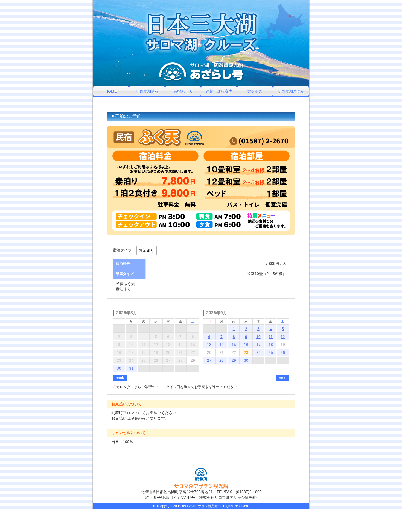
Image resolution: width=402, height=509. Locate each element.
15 (234, 344)
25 (271, 352)
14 (221, 344)
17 (258, 344)
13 (209, 344)
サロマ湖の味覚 (291, 91)
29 (234, 360)
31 (131, 368)
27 (209, 360)
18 (271, 344)
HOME (111, 91)
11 (271, 336)
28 (221, 360)
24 (258, 352)
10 (258, 336)
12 (283, 336)
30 (119, 368)
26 (283, 352)
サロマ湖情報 (147, 91)
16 (246, 344)
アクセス (255, 91)
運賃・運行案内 (219, 91)
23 (246, 352)
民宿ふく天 (183, 91)
